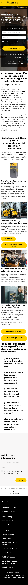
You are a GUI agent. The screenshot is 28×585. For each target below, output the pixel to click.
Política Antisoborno (9, 557)
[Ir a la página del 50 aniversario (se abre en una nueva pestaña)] (14, 7)
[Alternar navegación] (22, 2)
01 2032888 (18, 57)
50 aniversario (7, 567)
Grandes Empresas (9, 511)
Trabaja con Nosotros (10, 549)
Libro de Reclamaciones (11, 525)
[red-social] (11, 580)
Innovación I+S (7, 521)
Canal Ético (6, 539)
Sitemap (6, 575)
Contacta (5, 530)
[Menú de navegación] (2, 3)
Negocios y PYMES (9, 507)
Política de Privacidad (17, 575)
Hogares (5, 502)
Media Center (7, 553)
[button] (26, 2)
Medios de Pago (8, 535)
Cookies (14, 577)
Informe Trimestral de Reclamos (10, 544)
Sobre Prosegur (7, 517)
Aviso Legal (7, 577)
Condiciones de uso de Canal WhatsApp (10, 562)
